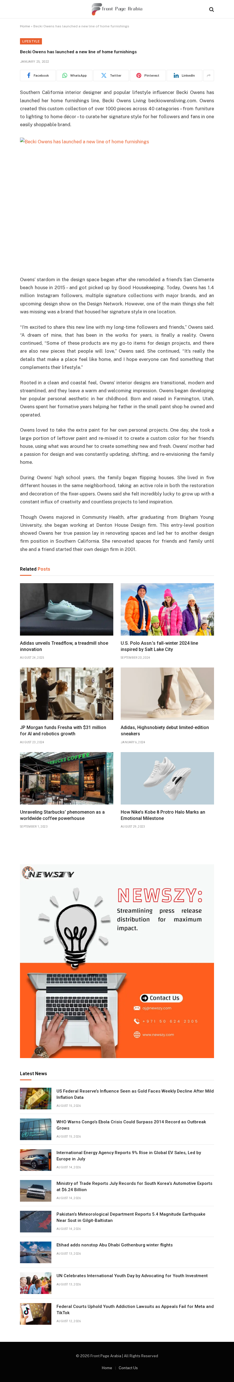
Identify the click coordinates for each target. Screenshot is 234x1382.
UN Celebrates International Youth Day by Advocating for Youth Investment (132, 1275)
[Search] (211, 9)
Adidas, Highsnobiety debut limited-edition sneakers (165, 730)
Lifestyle (31, 41)
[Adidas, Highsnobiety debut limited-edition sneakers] (167, 693)
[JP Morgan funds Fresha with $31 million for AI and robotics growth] (66, 693)
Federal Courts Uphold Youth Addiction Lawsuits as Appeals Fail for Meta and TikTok (135, 1309)
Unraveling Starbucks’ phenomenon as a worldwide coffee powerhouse (62, 815)
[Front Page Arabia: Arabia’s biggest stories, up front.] (117, 9)
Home (25, 26)
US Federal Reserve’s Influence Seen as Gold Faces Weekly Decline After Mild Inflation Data (135, 1094)
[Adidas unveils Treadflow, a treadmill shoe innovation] (66, 609)
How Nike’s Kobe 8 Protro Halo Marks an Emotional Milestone (163, 815)
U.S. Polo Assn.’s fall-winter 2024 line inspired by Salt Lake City (159, 646)
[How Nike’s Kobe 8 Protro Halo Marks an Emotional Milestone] (167, 778)
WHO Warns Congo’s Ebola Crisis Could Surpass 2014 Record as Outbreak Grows (131, 1124)
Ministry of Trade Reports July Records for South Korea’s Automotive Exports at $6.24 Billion (134, 1186)
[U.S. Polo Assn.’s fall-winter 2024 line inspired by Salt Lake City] (167, 609)
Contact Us (128, 1368)
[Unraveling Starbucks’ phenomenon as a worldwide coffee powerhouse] (66, 778)
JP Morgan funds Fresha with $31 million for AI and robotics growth (63, 730)
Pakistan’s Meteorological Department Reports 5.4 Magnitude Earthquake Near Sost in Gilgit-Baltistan (131, 1217)
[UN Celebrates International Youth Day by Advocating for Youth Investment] (35, 1283)
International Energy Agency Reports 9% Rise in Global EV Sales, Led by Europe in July (129, 1155)
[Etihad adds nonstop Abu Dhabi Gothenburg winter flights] (35, 1252)
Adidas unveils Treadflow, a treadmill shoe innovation (64, 646)
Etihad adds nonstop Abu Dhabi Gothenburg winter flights (115, 1245)
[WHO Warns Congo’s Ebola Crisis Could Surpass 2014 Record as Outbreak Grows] (35, 1129)
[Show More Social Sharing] (208, 75)
